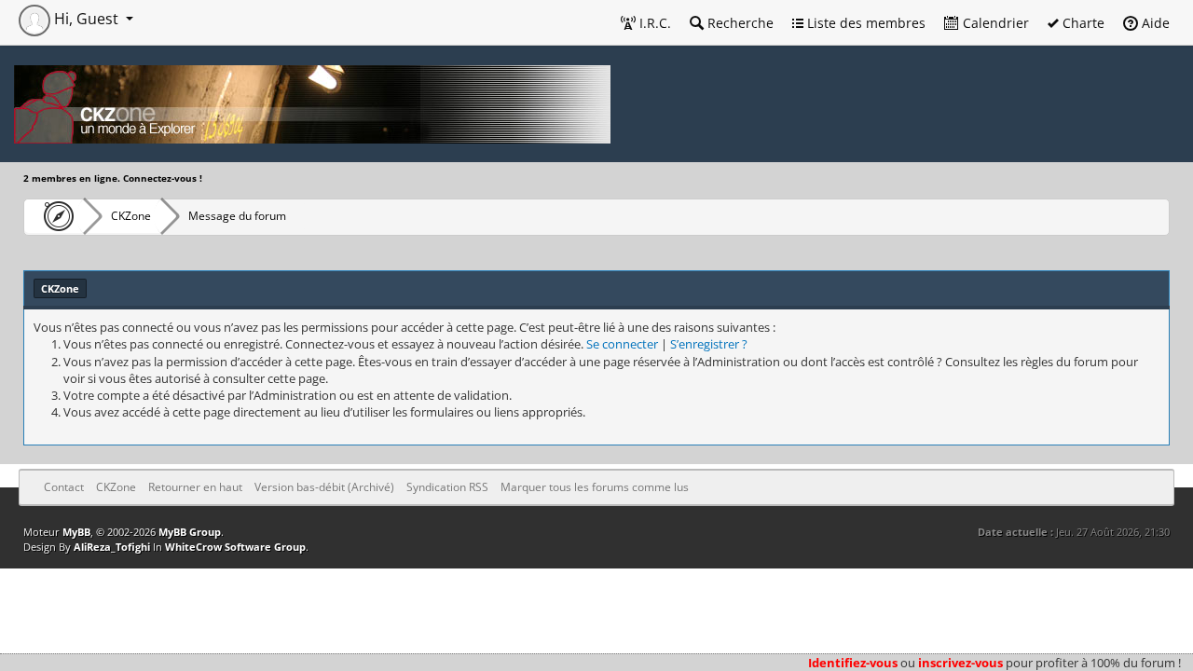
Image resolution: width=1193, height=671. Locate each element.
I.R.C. (653, 23)
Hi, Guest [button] (86, 18)
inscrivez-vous (960, 662)
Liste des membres (864, 23)
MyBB (76, 532)
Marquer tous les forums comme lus (595, 487)
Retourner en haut (195, 487)
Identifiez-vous (853, 662)
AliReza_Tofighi (112, 547)
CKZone (131, 216)
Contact (64, 487)
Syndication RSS (447, 487)
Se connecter (622, 344)
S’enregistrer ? (708, 344)
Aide (1154, 23)
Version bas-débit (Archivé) (324, 487)
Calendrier (994, 23)
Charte (1081, 23)
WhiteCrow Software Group (235, 547)
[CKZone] (53, 216)
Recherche (739, 23)
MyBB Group (189, 532)
